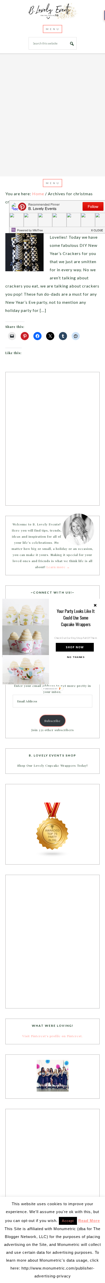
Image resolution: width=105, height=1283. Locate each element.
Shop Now (75, 647)
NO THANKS (75, 656)
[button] (75, 617)
